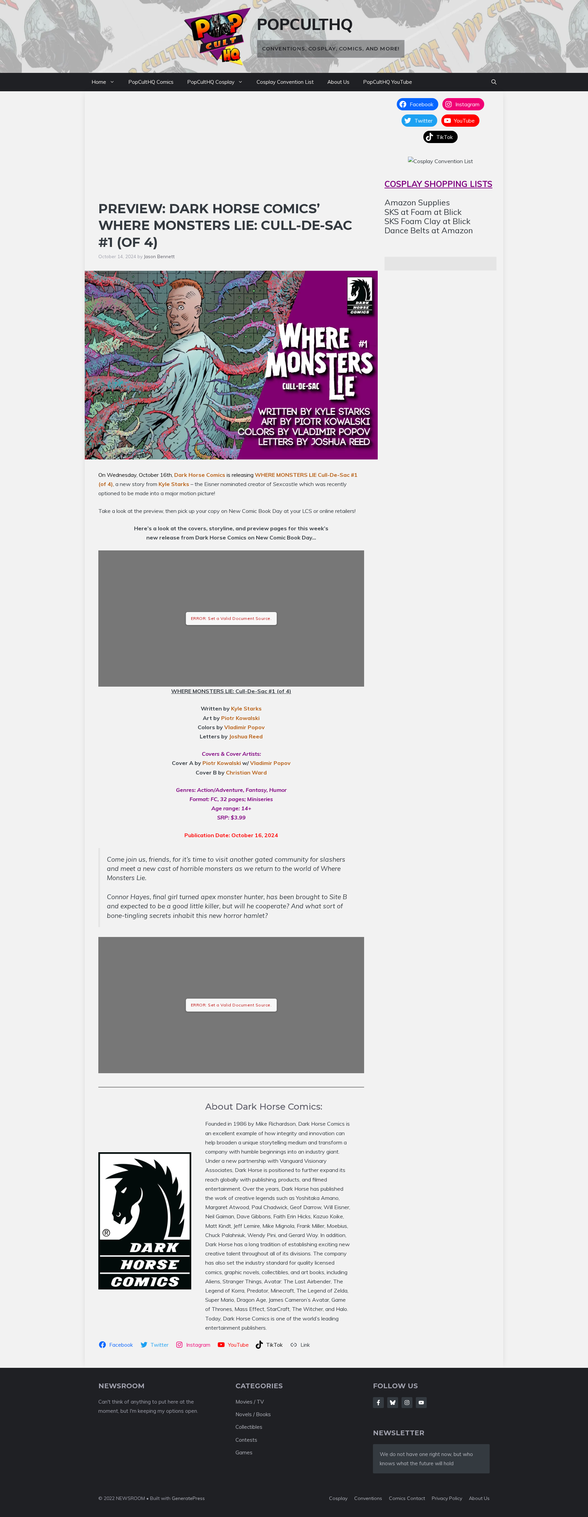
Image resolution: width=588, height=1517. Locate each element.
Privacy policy (447, 1498)
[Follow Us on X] (392, 1402)
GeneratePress (188, 1498)
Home (99, 82)
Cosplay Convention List (285, 82)
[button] (494, 82)
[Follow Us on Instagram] (407, 1402)
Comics (398, 1498)
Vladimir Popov (244, 727)
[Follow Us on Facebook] (378, 1402)
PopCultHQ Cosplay (210, 82)
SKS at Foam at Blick (423, 211)
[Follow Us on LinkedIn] (421, 1402)
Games (243, 1452)
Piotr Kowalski (240, 718)
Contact (416, 1498)
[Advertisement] (231, 149)
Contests (246, 1440)
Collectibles (248, 1427)
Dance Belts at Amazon (429, 230)
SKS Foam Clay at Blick (428, 221)
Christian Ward (246, 772)
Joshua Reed (246, 736)
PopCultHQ (305, 24)
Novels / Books (253, 1414)
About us (479, 1498)
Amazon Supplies (417, 202)
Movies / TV (249, 1401)
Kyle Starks (174, 484)
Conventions (368, 1498)
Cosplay (338, 1498)
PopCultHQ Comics (151, 82)
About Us (338, 82)
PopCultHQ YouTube (387, 82)
